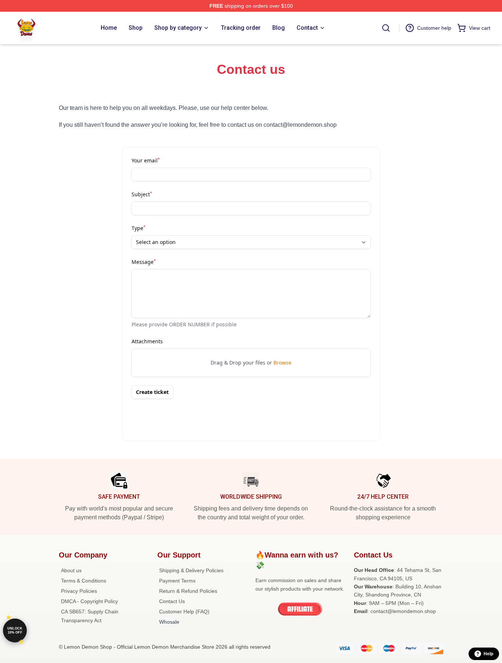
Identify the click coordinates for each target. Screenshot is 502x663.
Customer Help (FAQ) (184, 611)
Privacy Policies (79, 591)
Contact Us (172, 601)
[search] (386, 28)
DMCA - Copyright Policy (89, 601)
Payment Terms (177, 581)
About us (71, 570)
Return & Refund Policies (188, 591)
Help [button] (488, 653)
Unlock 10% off (14, 630)
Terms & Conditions (83, 581)
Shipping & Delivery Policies (191, 570)
